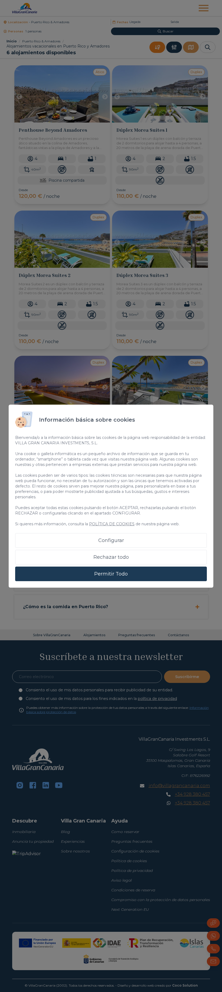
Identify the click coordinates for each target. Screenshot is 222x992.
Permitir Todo (111, 574)
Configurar (111, 540)
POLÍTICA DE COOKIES (112, 524)
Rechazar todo (111, 557)
